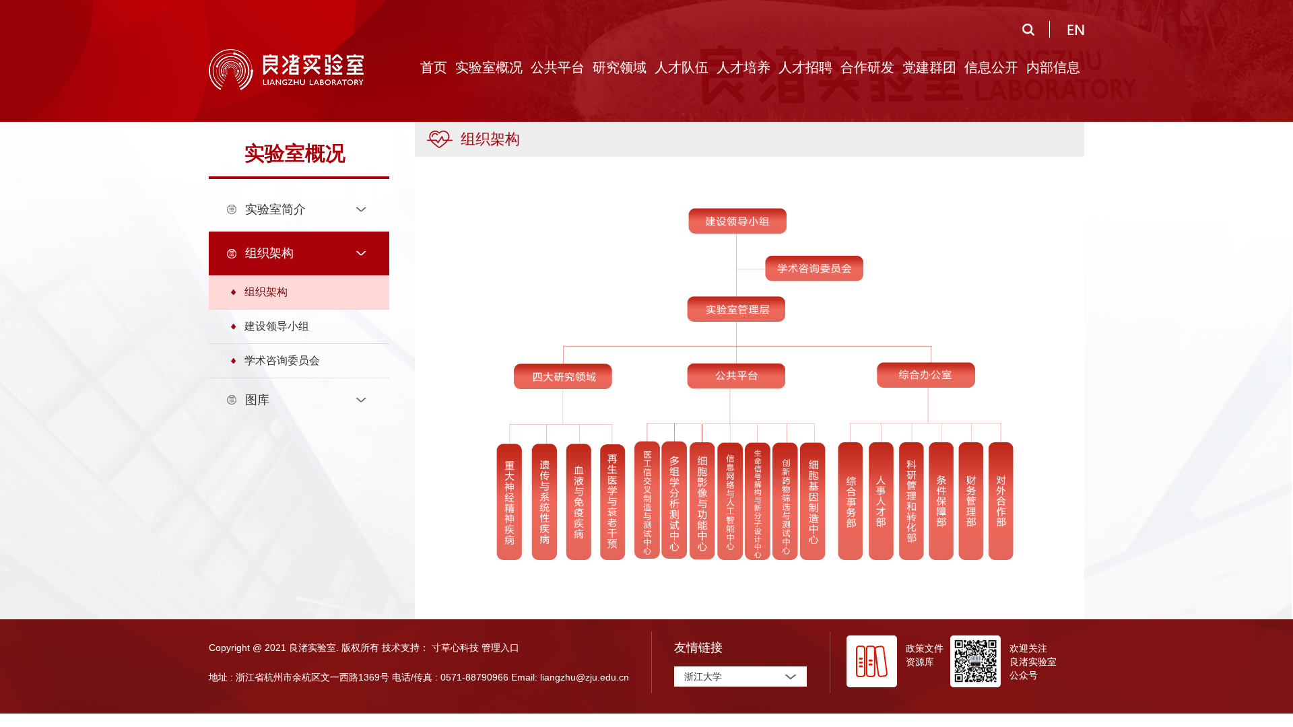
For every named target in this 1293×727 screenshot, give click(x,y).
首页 (433, 67)
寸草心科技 (455, 647)
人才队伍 (681, 67)
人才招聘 (805, 67)
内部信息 (1053, 67)
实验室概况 (489, 67)
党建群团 (929, 67)
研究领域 (619, 67)
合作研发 (867, 67)
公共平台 (558, 67)
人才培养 (743, 67)
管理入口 (500, 647)
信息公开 (991, 67)
